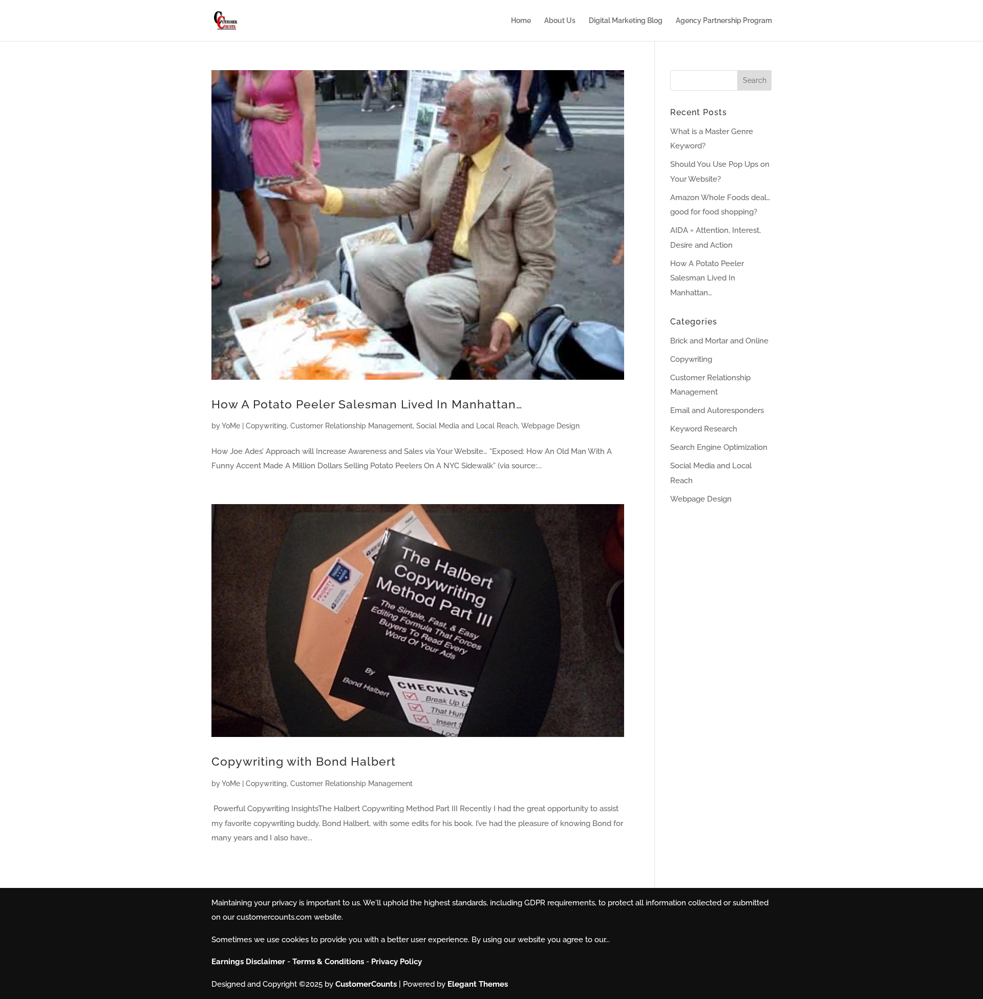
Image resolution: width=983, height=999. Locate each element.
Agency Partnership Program (724, 21)
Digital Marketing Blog (626, 21)
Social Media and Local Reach (467, 426)
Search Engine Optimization (718, 447)
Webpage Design (550, 426)
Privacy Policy (396, 961)
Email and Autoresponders (717, 410)
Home (521, 21)
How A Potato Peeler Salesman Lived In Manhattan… (367, 404)
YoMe (231, 426)
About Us (559, 21)
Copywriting (266, 426)
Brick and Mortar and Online (719, 340)
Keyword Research (703, 428)
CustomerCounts (366, 984)
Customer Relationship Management (351, 426)
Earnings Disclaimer (248, 961)
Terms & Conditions (328, 961)
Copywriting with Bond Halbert (303, 761)
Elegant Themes (477, 984)
